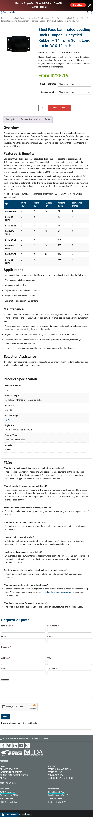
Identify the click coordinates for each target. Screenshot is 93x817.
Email (3, 636)
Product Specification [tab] (30, 119)
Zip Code (52, 668)
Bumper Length (48, 92)
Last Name (53, 625)
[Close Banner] (90, 5)
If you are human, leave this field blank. (19, 722)
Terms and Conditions (59, 769)
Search (89, 12)
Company (6, 647)
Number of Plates (48, 83)
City (50, 657)
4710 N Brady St (7, 792)
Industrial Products (11, 772)
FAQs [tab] (47, 119)
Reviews (52, 766)
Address (5, 657)
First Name (7, 625)
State (4, 668)
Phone (51, 636)
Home (3, 18)
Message (5, 679)
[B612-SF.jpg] (18, 44)
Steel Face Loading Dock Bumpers (66, 18)
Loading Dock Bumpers (40, 18)
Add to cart (59, 107)
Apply (3, 778)
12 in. (7, 419)
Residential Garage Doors (14, 775)
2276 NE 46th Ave (56, 792)
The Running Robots (22, 814)
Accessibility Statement (60, 778)
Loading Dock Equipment (18, 18)
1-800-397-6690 (7, 798)
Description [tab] (11, 119)
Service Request (9, 769)
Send (5, 716)
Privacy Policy (55, 775)
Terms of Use (55, 772)
